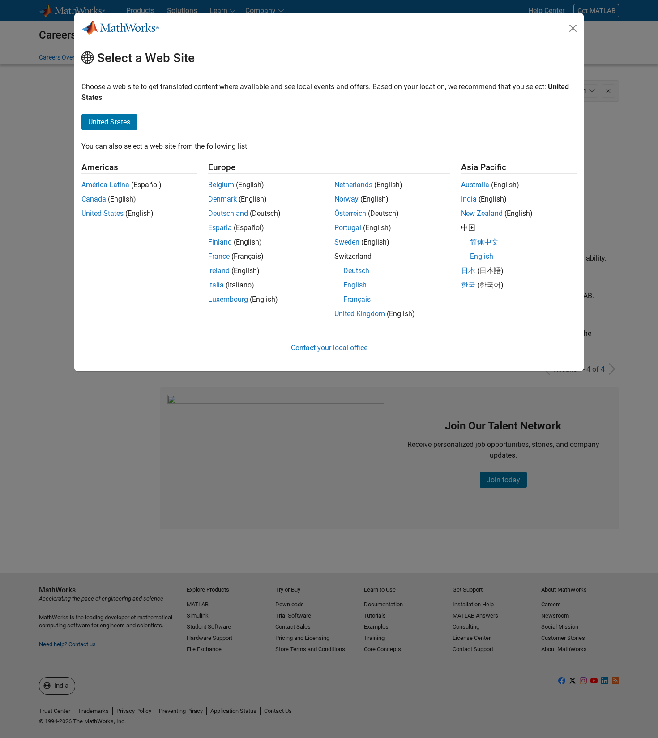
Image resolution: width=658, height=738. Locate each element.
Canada (93, 199)
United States (102, 213)
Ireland (219, 270)
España (220, 227)
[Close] (573, 28)
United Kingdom (359, 313)
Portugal (347, 227)
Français (357, 299)
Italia (216, 285)
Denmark (222, 199)
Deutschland (228, 213)
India (469, 199)
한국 (468, 285)
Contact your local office (329, 347)
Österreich (350, 213)
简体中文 (484, 242)
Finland (220, 242)
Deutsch (356, 270)
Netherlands (353, 184)
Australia (475, 184)
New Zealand (482, 213)
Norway (346, 199)
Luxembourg (228, 299)
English (355, 285)
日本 (468, 270)
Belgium (221, 184)
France (219, 256)
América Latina (105, 184)
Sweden (346, 242)
